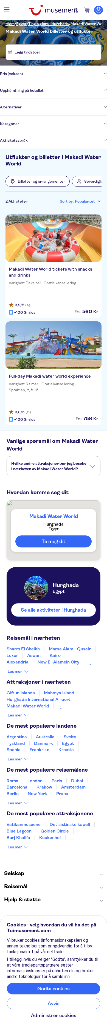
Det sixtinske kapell (70, 824)
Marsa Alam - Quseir (70, 648)
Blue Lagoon (19, 831)
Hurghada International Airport (39, 699)
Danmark (43, 743)
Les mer (15, 671)
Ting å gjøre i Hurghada (48, 24)
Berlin (13, 793)
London (35, 780)
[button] (37, 181)
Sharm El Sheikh (23, 648)
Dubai (77, 780)
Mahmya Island (59, 692)
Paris (57, 780)
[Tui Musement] (53, 10)
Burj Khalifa (18, 837)
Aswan (34, 655)
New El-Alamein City (58, 662)
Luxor (12, 655)
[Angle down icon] (65, 73)
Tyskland (16, 743)
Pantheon (79, 837)
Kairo (55, 655)
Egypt (21, 24)
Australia (45, 736)
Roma (12, 780)
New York (37, 793)
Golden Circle (55, 831)
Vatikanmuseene (24, 824)
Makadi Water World (89, 24)
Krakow (44, 787)
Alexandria (18, 662)
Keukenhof (50, 837)
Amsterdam (73, 787)
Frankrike (39, 749)
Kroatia (66, 749)
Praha (62, 793)
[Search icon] (76, 10)
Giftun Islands (21, 692)
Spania (14, 749)
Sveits (70, 736)
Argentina (17, 736)
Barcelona (17, 787)
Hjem (10, 24)
